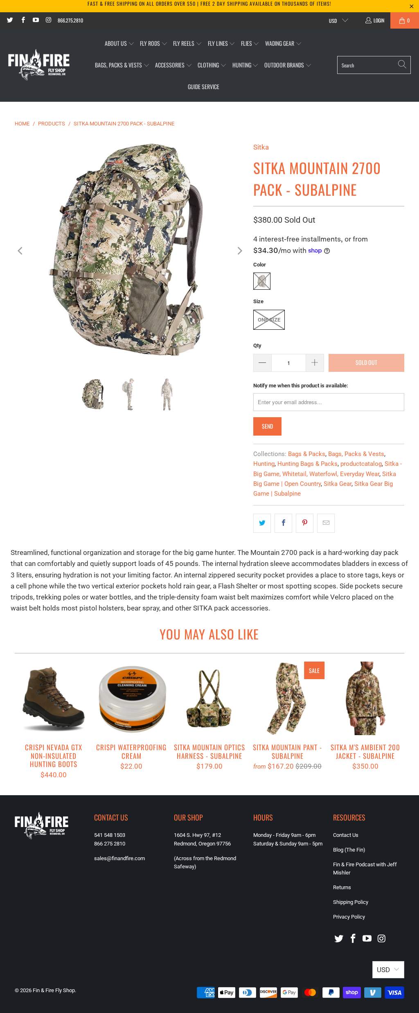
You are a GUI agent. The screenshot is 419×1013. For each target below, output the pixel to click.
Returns (342, 887)
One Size (269, 320)
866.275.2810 (70, 20)
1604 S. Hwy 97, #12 (197, 835)
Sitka (261, 147)
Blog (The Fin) (349, 850)
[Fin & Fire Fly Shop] (39, 65)
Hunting (264, 463)
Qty (257, 345)
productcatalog (361, 463)
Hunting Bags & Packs (307, 463)
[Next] (239, 251)
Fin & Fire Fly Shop (54, 990)
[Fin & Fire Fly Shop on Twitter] (9, 20)
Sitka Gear (337, 483)
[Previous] (20, 251)
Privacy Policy (349, 917)
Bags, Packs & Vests (356, 454)
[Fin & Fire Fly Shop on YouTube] (35, 20)
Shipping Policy (350, 902)
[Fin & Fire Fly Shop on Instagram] (48, 20)
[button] (120, 43)
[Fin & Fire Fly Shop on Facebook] (22, 20)
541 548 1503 (109, 835)
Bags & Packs (306, 454)
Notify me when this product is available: (300, 385)
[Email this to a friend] (326, 523)
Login (379, 20)
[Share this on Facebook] (283, 523)
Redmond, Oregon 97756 (202, 844)
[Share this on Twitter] (262, 523)
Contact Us (345, 835)
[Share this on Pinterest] (304, 523)
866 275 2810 (109, 844)
